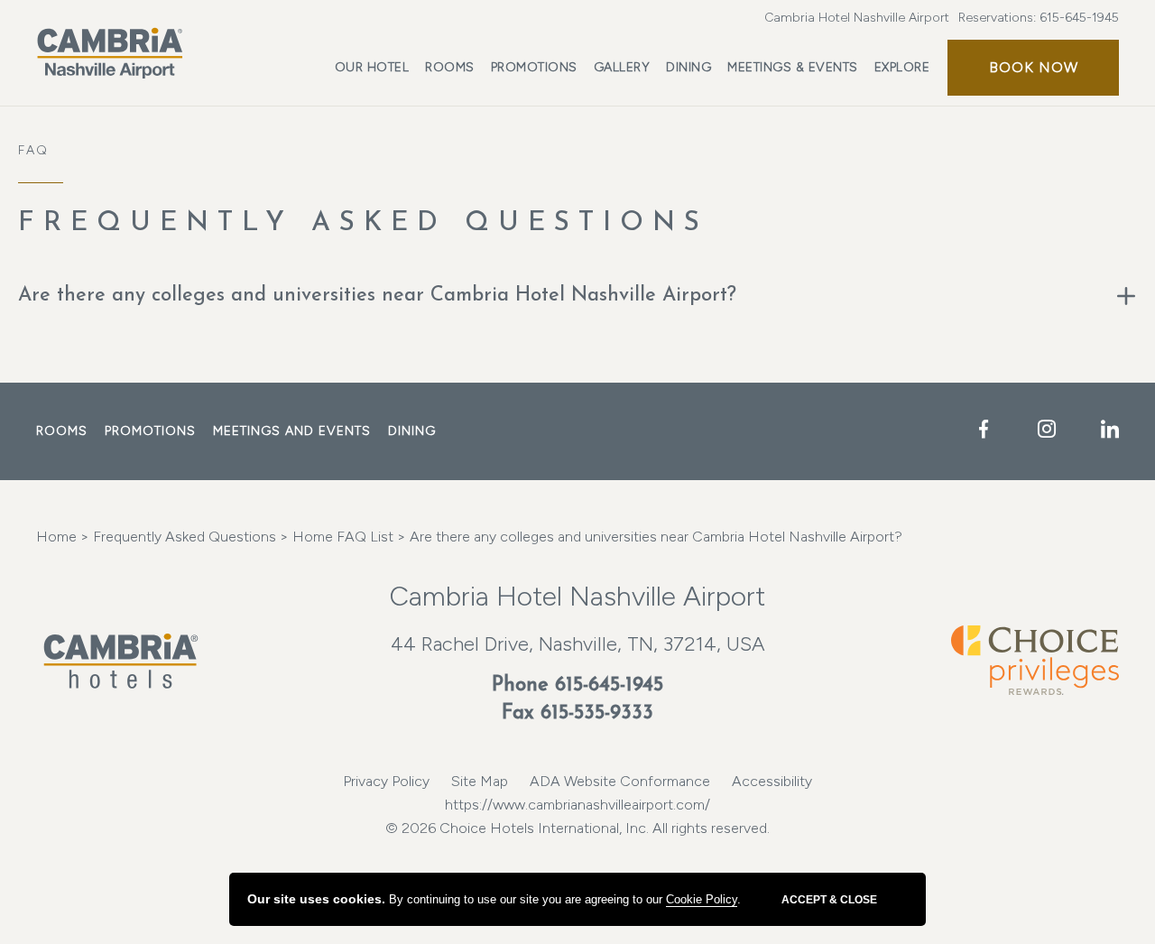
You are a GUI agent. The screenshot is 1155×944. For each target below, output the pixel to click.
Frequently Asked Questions (363, 223)
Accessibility (772, 781)
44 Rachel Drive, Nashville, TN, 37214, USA (578, 644)
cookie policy (701, 899)
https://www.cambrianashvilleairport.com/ (577, 804)
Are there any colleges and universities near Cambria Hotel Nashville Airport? (377, 295)
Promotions (534, 67)
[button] (1033, 68)
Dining (688, 67)
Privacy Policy (386, 781)
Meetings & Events (792, 67)
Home (56, 536)
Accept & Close (829, 899)
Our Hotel (372, 67)
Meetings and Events (292, 431)
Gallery (622, 67)
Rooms (450, 67)
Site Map (479, 781)
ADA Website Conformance (620, 781)
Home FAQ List (341, 536)
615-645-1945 (1079, 17)
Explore (902, 67)
